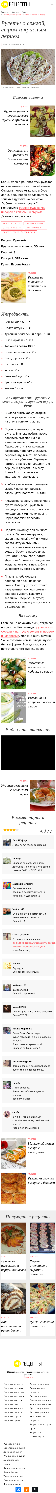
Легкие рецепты (39, 1396)
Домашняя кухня (12, 1452)
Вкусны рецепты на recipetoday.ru (15, 4)
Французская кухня (14, 1468)
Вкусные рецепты (40, 1412)
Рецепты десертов (13, 1392)
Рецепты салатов (12, 1412)
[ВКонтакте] (18, 1489)
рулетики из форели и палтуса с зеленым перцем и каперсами (27, 631)
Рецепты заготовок (14, 1396)
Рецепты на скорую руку (41, 1426)
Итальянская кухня (14, 1456)
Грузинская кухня (13, 1480)
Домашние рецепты (41, 1400)
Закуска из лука (34, 223)
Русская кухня (11, 1444)
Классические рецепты (37, 1418)
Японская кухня (12, 1484)
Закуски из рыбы (36, 228)
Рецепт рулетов (11, 223)
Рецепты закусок (13, 1400)
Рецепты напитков (13, 1408)
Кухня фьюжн (10, 1472)
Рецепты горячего (13, 1388)
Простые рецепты (40, 1408)
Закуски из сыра (12, 228)
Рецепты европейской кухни (19, 232)
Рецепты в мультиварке (37, 1434)
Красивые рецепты (40, 1404)
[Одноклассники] (26, 1489)
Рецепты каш (10, 1404)
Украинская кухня (13, 1476)
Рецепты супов (11, 1420)
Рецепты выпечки (13, 1384)
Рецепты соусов (12, 1416)
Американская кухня (11, 1462)
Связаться (28, 1377)
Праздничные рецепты (37, 1390)
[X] (35, 1489)
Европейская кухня (14, 1448)
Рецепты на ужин (39, 1384)
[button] (52, 3)
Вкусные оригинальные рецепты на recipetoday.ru (28, 1363)
